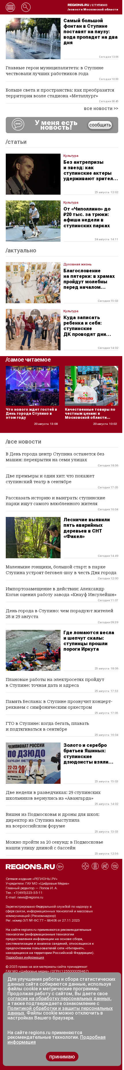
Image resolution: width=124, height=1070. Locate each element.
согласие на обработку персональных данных (58, 998)
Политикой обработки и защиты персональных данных (60, 1011)
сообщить (100, 125)
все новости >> (101, 108)
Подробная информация (25, 957)
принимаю (62, 1057)
